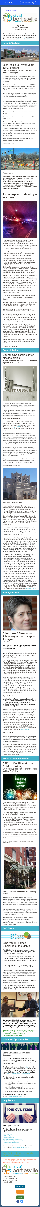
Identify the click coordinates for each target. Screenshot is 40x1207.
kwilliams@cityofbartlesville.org (12, 1162)
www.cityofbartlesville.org (17, 1096)
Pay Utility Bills (20, 1186)
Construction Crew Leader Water (11, 1142)
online (26, 1067)
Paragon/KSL (15, 427)
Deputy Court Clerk (7, 1134)
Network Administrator (8, 1137)
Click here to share (11, 10)
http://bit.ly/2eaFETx (23, 39)
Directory (20, 1192)
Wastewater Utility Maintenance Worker (13, 1139)
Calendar (20, 1197)
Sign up (16, 1155)
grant (16, 460)
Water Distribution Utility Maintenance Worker (14, 1141)
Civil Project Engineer (8, 1136)
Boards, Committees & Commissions (17, 1074)
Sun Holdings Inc (26, 729)
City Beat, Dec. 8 (30, 588)
